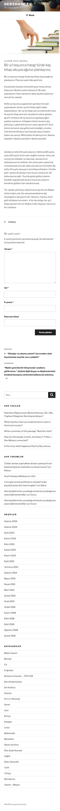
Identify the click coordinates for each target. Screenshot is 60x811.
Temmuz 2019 (11, 567)
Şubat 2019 (9, 596)
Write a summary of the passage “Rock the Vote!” (28, 431)
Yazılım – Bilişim (12, 785)
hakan (23, 61)
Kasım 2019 (10, 555)
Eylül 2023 (9, 533)
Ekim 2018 (9, 618)
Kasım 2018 (10, 613)
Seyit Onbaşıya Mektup (15, 476)
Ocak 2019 (9, 601)
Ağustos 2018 (11, 630)
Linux (7, 727)
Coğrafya (8, 670)
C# (5, 664)
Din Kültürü (9, 687)
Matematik (9, 733)
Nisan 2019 (9, 584)
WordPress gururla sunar (15, 804)
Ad (6, 288)
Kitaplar (8, 722)
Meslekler (9, 739)
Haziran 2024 (10, 527)
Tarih (6, 767)
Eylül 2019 (9, 561)
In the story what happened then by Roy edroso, (27, 446)
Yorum (8, 249)
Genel (7, 704)
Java (6, 710)
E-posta (9, 302)
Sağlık (7, 756)
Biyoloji (7, 659)
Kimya (7, 716)
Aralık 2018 (9, 607)
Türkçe (12, 222)
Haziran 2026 (10, 521)
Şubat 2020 (10, 550)
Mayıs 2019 (9, 578)
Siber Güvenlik (11, 762)
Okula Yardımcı (11, 745)
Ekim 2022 (9, 544)
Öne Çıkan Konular (13, 750)
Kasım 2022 (10, 538)
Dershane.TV (18, 4)
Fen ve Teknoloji (12, 699)
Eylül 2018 (9, 624)
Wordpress (9, 779)
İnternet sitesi (11, 316)
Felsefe (8, 693)
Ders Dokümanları (13, 682)
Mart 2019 (9, 590)
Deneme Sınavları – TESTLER (18, 676)
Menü (31, 15)
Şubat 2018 (9, 636)
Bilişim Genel (10, 653)
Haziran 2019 (10, 573)
